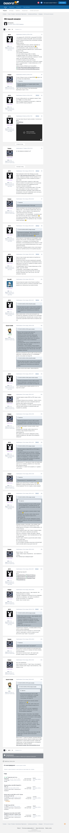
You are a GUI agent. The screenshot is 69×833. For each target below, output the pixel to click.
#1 (41, 34)
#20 (41, 569)
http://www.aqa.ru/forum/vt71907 (28, 175)
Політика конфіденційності (28, 828)
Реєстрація (62, 2)
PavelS (9, 279)
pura (12, 22)
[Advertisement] (55, 25)
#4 (41, 116)
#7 (41, 198)
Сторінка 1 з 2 (18, 29)
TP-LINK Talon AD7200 (9, 805)
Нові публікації (26, 7)
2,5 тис (10, 46)
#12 (41, 325)
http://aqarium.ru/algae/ (21, 745)
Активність (18, 7)
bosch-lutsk (9, 325)
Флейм (5, 781)
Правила (18, 10)
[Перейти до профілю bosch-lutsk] (10, 330)
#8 (41, 225)
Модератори (25, 10)
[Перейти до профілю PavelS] (10, 284)
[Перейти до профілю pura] (5, 23)
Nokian (34, 778)
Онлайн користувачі (34, 10)
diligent (7, 806)
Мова (18, 828)
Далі (9, 29)
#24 (41, 659)
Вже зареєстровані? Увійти (50, 2)
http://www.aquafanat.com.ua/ (33, 745)
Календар (11, 10)
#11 (41, 300)
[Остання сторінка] (12, 29)
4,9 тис (10, 86)
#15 (41, 413)
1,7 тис (10, 291)
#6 (41, 170)
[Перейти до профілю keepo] (10, 79)
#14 (41, 394)
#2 (41, 74)
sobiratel (7, 797)
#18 (41, 493)
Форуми (5, 10)
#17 (41, 473)
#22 (41, 609)
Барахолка (11, 7)
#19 (41, 549)
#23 (41, 639)
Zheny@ (7, 780)
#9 (41, 254)
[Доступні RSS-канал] (64, 824)
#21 (41, 589)
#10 (41, 279)
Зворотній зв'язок (40, 828)
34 (10, 337)
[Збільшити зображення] (35, 46)
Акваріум (21, 24)
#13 (41, 373)
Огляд (5, 7)
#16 (41, 442)
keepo (9, 74)
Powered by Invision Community (34, 831)
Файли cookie (48, 828)
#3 (41, 95)
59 (18, 778)
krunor (7, 787)
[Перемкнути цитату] (18, 81)
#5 (41, 148)
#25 (41, 679)
